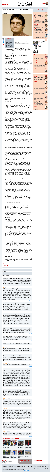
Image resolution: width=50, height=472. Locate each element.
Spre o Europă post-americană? (9, 43)
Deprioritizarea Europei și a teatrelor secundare (9, 45)
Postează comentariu (6, 275)
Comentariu (4, 271)
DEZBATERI (35, 7)
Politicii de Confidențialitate (13, 467)
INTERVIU (22, 7)
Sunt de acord (26, 470)
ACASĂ (6, 7)
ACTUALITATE (10, 7)
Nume (3, 266)
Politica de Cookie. (21, 469)
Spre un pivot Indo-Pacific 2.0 (9, 46)
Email (3, 269)
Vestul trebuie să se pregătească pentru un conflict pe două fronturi (9, 42)
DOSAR (32, 7)
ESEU (29, 7)
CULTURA (26, 7)
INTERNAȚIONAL (15, 7)
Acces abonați (4, 2)
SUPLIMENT (39, 7)
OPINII (20, 7)
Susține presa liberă (40, 10)
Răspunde (30, 300)
